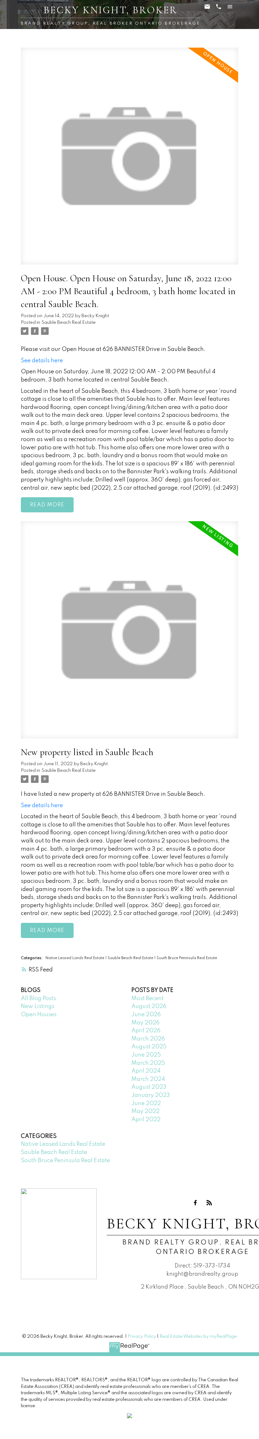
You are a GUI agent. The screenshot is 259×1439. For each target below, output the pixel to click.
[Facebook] (195, 1202)
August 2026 (148, 1006)
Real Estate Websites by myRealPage (198, 1336)
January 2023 (150, 1095)
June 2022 (146, 1103)
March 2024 (148, 1079)
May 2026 (145, 1023)
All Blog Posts (38, 998)
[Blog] (209, 1202)
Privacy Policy (142, 1336)
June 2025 (146, 1055)
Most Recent (147, 998)
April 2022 (145, 1119)
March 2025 (148, 1063)
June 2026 (146, 1014)
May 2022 (145, 1111)
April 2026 (145, 1031)
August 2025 (148, 1047)
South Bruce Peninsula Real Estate (187, 958)
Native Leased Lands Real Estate (75, 958)
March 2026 (148, 1039)
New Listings (37, 1006)
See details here (42, 361)
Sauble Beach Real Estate (68, 322)
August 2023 (148, 1087)
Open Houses (39, 1014)
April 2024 (145, 1071)
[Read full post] (129, 160)
